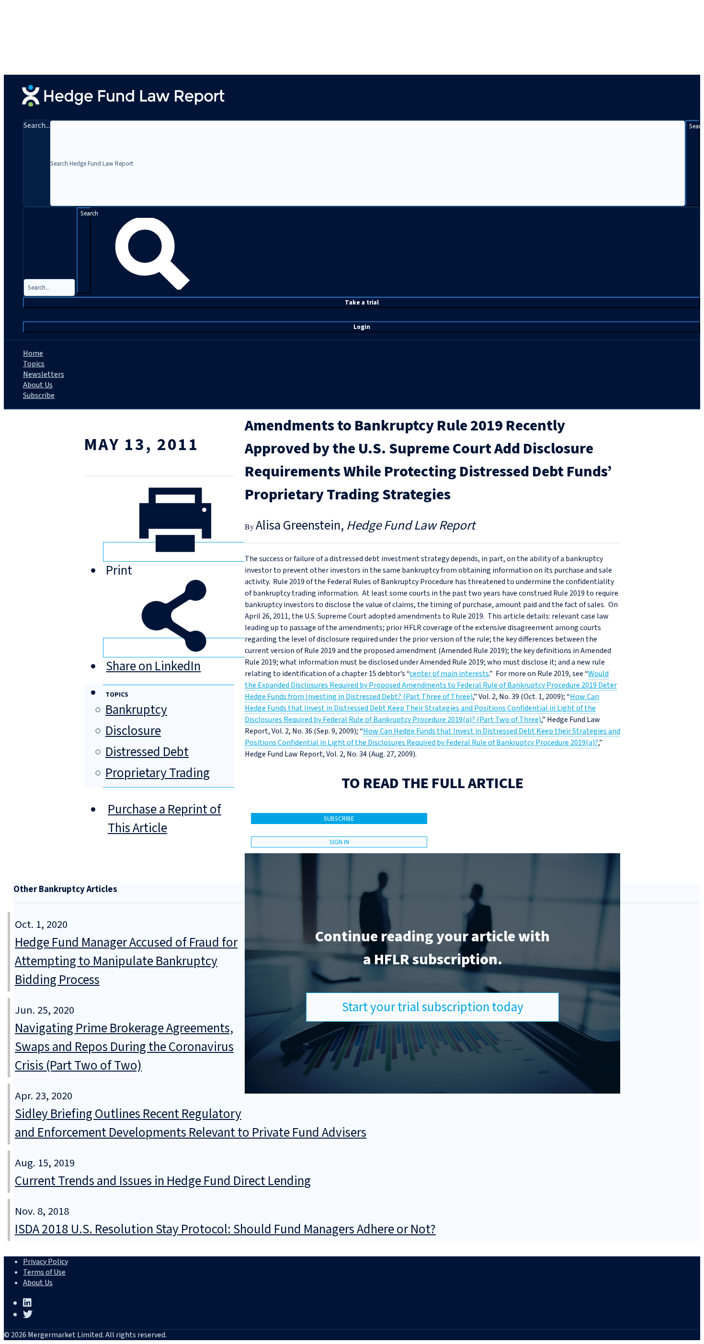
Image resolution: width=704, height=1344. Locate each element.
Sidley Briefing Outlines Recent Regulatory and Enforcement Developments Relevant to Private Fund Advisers (190, 1123)
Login (361, 326)
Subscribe (39, 395)
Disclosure (133, 731)
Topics (34, 364)
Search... (36, 125)
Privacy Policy (45, 1261)
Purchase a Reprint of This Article (164, 818)
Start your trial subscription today (432, 1007)
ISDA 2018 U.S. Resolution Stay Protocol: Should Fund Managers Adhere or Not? (225, 1229)
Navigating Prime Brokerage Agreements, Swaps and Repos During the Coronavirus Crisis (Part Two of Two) (124, 1047)
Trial (362, 302)
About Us (38, 385)
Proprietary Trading (157, 773)
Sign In (339, 842)
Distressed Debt (147, 752)
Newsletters (43, 374)
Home (33, 353)
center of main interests (449, 673)
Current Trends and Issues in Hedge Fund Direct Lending (163, 1181)
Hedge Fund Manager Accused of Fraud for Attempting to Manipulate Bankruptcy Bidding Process (126, 961)
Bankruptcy (136, 709)
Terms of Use (44, 1272)
